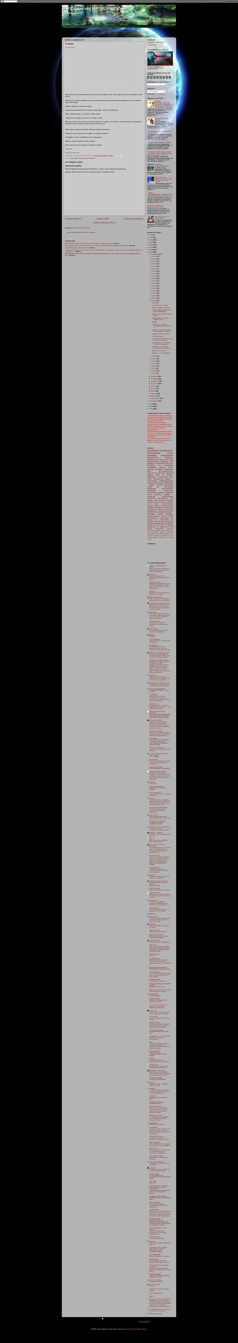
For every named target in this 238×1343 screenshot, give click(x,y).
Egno (151, 1042)
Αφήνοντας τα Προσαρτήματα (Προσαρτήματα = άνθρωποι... (162, 330)
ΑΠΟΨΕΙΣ (152, 455)
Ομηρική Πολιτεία (154, 930)
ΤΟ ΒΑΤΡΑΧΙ (153, 694)
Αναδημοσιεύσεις (154, 979)
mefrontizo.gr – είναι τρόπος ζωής (160, 1036)
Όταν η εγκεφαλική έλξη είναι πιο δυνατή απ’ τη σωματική (158, 936)
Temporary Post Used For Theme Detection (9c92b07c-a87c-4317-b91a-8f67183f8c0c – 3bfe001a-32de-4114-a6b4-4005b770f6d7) (159, 949)
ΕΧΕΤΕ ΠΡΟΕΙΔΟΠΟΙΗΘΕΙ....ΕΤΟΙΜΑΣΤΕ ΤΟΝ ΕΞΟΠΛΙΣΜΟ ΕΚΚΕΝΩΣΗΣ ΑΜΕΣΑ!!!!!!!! (159, 194)
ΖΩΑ (148, 504)
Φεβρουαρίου (155, 398)
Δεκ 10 (154, 361)
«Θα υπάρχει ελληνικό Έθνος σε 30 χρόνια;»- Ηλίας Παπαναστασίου (159, 656)
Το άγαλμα (155, 302)
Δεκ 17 (154, 291)
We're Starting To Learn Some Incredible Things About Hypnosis (159, 1261)
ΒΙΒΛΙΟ (170, 506)
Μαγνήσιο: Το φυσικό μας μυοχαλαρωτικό (156, 1038)
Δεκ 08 (154, 366)
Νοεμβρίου (154, 376)
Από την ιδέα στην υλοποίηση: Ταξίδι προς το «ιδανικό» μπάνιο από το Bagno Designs (160, 975)
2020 (151, 240)
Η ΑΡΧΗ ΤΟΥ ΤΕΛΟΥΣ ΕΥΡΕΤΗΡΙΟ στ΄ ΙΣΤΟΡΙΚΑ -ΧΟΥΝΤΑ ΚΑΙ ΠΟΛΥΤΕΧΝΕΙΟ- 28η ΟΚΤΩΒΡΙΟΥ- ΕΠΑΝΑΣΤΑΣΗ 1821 (159, 742)
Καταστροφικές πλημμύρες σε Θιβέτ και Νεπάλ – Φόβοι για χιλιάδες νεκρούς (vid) (159, 762)
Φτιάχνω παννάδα (154, 885)
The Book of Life (154, 1284)
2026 (151, 235)
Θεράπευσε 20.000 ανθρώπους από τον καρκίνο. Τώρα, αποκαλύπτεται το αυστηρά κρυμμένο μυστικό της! (159, 153)
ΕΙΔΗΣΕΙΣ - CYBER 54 (156, 832)
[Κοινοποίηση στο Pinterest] (125, 156)
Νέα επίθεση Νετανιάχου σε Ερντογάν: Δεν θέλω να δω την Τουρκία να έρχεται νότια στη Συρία (159, 648)
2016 (151, 249)
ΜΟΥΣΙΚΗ (170, 502)
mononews (152, 612)
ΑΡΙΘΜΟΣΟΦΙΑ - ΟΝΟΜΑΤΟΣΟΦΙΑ (158, 511)
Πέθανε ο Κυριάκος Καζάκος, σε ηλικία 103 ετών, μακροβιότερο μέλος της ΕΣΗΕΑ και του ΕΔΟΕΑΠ (160, 678)
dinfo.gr (151, 798)
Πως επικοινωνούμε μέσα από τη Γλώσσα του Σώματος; (162, 339)
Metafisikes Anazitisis (156, 731)
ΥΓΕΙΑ (170, 453)
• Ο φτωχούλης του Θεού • (160, 305)
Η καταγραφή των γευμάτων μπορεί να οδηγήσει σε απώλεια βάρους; (159, 685)
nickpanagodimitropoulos (157, 1162)
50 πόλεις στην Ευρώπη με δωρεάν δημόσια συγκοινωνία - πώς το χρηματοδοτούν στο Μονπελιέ (159, 1025)
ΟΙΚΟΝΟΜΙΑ (151, 489)
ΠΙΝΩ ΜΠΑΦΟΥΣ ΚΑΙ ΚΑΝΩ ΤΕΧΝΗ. (159, 969)
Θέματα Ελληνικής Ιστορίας (157, 771)
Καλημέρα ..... (153, 636)
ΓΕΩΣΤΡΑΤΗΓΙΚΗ (167, 504)
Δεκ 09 (154, 363)
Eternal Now (153, 916)
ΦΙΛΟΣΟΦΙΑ (169, 485)
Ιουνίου (153, 388)
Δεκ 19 (154, 286)
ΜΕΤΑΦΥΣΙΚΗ (163, 498)
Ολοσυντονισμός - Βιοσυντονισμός (155, 1051)
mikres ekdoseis (154, 1022)
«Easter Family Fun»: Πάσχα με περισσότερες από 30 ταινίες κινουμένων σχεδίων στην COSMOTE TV (160, 962)
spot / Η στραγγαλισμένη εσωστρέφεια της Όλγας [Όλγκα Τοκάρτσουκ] (158, 1205)
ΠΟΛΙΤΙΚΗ (169, 473)
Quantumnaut (153, 1259)
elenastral (152, 1168)
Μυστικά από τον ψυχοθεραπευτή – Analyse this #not (159, 827)
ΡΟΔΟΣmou (152, 45)
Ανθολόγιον (153, 945)
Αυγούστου (154, 383)
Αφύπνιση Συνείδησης (156, 934)
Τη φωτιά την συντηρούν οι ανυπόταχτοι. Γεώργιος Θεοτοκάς (159, 1138)
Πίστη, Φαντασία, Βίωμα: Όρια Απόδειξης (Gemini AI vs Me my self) (160, 817)
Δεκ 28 (154, 264)
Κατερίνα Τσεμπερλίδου (156, 747)
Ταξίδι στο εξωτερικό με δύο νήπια (159, 890)
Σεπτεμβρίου (155, 381)
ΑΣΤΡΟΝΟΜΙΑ (151, 518)
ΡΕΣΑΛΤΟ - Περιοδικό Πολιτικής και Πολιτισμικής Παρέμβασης (159, 653)
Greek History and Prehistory (158, 807)
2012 (151, 409)
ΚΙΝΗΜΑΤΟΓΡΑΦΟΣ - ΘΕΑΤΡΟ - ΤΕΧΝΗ (160, 516)
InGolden (152, 1096)
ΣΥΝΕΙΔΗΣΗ (168, 457)
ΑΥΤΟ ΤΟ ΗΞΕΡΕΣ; (164, 475)
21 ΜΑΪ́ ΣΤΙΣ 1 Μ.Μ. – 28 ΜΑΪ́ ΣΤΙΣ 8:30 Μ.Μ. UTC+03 (159, 1084)
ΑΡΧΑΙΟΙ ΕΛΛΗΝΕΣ (166, 500)
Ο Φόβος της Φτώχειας (156, 1281)
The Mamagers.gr (154, 958)
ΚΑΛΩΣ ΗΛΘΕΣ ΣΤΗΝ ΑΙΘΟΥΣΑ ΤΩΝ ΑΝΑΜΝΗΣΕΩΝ (161, 310)
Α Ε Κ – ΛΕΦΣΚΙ (154, 756)
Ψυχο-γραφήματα (154, 639)
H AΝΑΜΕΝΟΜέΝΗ (155, 1254)
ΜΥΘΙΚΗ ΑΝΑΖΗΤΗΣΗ (156, 1078)
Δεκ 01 (154, 373)
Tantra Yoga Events (155, 792)
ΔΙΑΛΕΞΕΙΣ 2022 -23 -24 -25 (157, 987)
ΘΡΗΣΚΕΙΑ (169, 493)
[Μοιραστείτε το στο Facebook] (123, 156)
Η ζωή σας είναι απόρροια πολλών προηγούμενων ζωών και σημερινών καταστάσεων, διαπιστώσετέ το (160, 734)
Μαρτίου (153, 396)
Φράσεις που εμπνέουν (159, 350)
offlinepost (152, 574)
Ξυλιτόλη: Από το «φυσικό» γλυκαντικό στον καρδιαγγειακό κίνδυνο (158, 624)
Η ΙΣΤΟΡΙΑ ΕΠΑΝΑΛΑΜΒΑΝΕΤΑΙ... (162, 165)
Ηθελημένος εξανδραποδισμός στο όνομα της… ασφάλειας (159, 877)
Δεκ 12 (154, 356)
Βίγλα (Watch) (153, 1123)
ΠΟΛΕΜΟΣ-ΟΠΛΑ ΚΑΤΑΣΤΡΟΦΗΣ (157, 506)
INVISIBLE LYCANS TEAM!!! (158, 1196)
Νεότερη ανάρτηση (73, 219)
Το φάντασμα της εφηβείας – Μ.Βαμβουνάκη (161, 318)
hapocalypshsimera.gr (156, 1030)
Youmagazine (153, 759)
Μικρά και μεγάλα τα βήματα (161, 307)
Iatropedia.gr (153, 704)
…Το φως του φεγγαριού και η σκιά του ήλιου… (158, 754)
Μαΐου (153, 391)
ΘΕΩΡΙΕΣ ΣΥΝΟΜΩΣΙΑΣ (154, 507)
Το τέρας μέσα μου (158, 336)
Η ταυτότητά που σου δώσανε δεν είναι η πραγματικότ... (161, 343)
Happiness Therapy (155, 1106)
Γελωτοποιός (153, 1016)
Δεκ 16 (154, 293)
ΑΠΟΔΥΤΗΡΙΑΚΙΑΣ (166, 530)
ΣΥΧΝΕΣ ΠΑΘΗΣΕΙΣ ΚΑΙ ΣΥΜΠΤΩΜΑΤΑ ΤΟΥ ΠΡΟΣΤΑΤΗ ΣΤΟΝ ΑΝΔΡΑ (160, 1177)
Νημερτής (152, 782)
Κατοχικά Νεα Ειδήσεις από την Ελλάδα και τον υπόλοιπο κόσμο (159, 603)
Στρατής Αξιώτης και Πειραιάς (157, 991)
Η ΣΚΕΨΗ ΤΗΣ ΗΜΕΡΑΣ (156, 1252)
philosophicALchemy (156, 1136)
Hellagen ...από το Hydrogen (161, 353)
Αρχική (151, 1296)
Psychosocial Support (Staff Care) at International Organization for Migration (159, 1192)
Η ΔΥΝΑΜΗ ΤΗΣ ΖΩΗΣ (155, 824)
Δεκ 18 (154, 288)
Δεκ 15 (154, 295)
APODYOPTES (153, 994)
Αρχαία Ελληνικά (154, 892)
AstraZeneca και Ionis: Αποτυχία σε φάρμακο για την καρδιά (159, 593)
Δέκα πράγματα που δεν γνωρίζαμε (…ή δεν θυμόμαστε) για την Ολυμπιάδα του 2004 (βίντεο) (159, 1151)
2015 (151, 252)
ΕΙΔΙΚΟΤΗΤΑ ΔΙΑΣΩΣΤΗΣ (156, 42)
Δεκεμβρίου (154, 254)
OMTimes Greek (154, 954)
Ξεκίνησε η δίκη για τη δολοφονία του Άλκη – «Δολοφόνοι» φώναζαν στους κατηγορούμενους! (159, 1091)
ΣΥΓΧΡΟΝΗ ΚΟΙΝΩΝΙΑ (155, 493)
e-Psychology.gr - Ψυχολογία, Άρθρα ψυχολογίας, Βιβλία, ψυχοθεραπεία (158, 1187)
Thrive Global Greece (156, 1293)
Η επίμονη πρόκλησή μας (156, 1238)
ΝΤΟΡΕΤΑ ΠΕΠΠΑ (154, 1219)
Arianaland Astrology (156, 767)
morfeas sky (153, 1010)
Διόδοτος (152, 634)
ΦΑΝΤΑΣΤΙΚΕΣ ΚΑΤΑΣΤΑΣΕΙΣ (158, 967)
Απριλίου (154, 393)
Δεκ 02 (154, 371)
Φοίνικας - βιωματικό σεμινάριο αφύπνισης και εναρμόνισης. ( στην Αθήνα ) (159, 1269)
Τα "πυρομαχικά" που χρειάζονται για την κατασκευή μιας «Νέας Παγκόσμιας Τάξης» (159, 1118)
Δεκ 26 (154, 268)
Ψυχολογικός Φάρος (155, 597)
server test (152, 955)
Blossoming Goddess (156, 1156)
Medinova (152, 591)
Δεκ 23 (154, 276)
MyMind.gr (152, 914)
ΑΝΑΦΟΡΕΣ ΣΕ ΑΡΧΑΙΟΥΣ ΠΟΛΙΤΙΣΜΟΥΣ (160, 509)
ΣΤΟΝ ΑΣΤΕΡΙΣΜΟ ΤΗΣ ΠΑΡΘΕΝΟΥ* (159, 768)
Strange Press (153, 1064)
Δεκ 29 (154, 261)
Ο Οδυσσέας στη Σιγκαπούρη (157, 931)
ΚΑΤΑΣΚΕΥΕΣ (159, 528)
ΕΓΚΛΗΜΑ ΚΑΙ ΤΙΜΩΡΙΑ (154, 530)
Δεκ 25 (154, 271)
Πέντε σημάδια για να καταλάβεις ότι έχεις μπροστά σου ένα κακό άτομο (159, 599)
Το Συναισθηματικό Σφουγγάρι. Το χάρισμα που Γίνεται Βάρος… (159, 910)
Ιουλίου (153, 386)
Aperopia (152, 1241)
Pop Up (151, 1286)
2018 (151, 244)
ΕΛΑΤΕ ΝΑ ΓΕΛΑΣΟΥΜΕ (160, 487)
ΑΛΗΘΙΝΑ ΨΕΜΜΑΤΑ (153, 523)
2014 (151, 404)
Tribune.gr (152, 675)
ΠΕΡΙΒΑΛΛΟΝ (151, 527)
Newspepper (153, 645)
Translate (162, 94)
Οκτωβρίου (154, 379)
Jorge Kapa (153, 1181)
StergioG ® (152, 875)
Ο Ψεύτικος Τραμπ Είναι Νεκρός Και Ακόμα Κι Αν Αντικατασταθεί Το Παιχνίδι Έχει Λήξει (159, 920)
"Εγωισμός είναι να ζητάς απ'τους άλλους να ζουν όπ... (162, 347)
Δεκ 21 (154, 281)
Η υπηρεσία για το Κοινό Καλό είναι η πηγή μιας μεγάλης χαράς (159, 1170)
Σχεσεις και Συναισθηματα (157, 688)
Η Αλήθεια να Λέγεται (156, 1115)
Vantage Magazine (155, 972)
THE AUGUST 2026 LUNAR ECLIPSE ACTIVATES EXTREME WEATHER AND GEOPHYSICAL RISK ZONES (159, 716)
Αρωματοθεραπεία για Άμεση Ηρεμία (76, 247)
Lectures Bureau (154, 855)
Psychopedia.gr (154, 867)
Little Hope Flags (154, 888)
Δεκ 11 (154, 358)
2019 (151, 242)
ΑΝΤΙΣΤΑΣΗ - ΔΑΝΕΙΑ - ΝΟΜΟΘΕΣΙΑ (162, 532)
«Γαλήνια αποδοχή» (155, 995)
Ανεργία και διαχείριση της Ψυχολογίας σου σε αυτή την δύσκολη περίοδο (157, 1232)
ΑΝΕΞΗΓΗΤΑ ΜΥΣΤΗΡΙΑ (156, 473)
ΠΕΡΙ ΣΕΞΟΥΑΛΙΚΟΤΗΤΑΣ (160, 471)
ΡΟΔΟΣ (156, 504)
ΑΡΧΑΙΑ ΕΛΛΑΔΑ (154, 940)
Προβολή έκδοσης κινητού (104, 223)
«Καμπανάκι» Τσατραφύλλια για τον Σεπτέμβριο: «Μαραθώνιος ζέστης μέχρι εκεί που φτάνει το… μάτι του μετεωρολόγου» (159, 586)
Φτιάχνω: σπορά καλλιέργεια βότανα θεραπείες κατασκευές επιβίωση (158, 882)
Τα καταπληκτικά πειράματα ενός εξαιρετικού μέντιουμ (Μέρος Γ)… (158, 1066)
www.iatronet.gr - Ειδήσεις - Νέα (159, 682)
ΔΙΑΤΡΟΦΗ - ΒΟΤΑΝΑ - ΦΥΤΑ (157, 459)
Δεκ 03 (154, 368)
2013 (151, 406)
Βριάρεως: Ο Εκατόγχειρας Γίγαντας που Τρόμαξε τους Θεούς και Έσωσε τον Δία (160, 896)
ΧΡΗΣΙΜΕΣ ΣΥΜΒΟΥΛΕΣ (164, 469)
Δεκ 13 (154, 300)
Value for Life (153, 1148)
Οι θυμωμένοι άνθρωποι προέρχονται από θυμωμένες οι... (162, 326)
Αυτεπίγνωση (153, 900)
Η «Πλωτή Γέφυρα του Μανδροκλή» (159, 942)
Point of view (153, 815)
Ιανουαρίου (154, 401)
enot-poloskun (131, 1329)
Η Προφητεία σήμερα (155, 1313)
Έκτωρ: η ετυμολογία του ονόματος (159, 1256)
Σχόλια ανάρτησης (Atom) (81, 228)
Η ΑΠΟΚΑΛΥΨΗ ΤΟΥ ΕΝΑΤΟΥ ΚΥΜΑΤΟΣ (98, 9)
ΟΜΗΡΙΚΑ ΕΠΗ (168, 507)
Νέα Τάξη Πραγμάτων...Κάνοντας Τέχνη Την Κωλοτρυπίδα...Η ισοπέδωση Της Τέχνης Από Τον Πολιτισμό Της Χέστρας (164, 104)
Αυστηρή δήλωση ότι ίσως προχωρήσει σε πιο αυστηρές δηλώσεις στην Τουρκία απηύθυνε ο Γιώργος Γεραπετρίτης (159, 698)
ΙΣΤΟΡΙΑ (150, 475)
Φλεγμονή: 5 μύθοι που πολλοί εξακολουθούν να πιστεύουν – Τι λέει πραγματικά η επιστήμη (160, 707)
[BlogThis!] (120, 156)
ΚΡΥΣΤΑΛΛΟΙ (160, 537)
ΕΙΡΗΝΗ (154, 322)
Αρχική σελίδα (103, 219)
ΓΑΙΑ (155, 500)
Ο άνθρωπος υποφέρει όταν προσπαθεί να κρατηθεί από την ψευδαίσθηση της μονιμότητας (158, 903)
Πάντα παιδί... (153, 783)
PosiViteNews (153, 1127)
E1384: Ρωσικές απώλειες (156, 1124)
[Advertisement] (119, 32)
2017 (151, 247)
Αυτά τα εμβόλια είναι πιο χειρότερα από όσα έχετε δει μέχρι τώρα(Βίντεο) (160, 1144)
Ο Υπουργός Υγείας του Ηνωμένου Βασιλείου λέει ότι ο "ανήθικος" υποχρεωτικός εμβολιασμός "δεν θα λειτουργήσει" (159, 1131)
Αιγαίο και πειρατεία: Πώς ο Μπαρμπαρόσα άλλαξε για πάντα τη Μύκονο (159, 577)
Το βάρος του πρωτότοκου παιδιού (159, 830)
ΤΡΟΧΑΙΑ (150, 525)
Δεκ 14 (154, 298)
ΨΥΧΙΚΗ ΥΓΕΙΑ (166, 467)
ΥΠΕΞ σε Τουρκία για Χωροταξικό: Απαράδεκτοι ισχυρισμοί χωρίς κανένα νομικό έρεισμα (159, 570)
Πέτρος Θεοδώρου (155, 1202)
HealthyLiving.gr (154, 621)
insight (151, 1082)
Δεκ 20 (154, 283)
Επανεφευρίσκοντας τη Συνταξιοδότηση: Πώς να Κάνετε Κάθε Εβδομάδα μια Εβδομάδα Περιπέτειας (96, 245)
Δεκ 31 (154, 256)
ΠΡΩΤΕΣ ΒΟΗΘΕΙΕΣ (165, 514)
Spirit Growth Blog (155, 1280)
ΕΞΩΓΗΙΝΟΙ (163, 502)
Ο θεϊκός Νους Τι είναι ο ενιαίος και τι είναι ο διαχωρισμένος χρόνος (159, 1012)
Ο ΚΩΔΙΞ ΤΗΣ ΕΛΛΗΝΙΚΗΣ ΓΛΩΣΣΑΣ (159, 142)
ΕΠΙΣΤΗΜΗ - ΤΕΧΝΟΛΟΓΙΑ (157, 477)
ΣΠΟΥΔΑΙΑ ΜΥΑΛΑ (153, 502)
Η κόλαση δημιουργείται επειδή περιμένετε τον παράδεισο (158, 631)
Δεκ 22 (154, 278)
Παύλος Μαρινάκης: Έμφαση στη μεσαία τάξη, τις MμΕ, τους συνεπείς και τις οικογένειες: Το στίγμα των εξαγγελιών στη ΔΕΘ (159, 616)
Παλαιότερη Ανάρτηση (133, 219)
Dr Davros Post (154, 1174)
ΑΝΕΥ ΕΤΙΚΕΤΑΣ (154, 494)
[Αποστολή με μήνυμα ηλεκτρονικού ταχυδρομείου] (118, 156)
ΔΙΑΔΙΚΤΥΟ (151, 498)
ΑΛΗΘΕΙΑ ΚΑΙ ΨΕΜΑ (155, 1103)
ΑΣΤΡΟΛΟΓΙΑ (168, 491)
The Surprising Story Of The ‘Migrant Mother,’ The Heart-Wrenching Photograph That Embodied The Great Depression (160, 850)
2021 (151, 237)
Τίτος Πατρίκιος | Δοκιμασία (157, 981)
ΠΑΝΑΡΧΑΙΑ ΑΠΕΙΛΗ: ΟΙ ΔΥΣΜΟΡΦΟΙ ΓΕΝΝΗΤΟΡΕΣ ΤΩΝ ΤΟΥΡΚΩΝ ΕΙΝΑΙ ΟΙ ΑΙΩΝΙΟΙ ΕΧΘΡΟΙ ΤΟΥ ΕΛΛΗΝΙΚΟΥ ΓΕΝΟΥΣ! (160, 1223)
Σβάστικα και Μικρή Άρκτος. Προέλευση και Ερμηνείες (157, 1006)
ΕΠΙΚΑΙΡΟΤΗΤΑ (153, 457)
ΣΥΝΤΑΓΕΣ (169, 528)
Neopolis (152, 1088)
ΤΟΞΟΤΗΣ (152, 924)
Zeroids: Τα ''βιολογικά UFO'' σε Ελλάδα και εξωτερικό (158, 1000)
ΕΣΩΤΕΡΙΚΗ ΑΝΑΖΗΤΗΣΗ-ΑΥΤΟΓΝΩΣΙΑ (83, 158)
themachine (68, 149)
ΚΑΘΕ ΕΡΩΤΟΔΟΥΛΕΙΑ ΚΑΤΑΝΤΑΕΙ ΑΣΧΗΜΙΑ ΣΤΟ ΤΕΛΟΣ (159, 1276)
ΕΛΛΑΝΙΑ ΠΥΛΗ (154, 1209)
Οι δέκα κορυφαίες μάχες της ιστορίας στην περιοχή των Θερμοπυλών (157, 810)
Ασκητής (152, 1058)
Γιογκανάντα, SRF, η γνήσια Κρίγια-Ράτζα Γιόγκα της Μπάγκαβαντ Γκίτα (158, 1249)
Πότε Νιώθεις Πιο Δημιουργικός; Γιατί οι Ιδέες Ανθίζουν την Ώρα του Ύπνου (88, 243)
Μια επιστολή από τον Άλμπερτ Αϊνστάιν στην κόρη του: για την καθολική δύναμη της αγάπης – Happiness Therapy (158, 1110)
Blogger (144, 1329)
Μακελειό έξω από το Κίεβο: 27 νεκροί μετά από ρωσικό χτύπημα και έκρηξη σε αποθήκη (160, 607)
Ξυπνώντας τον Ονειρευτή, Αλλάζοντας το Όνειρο (157, 821)
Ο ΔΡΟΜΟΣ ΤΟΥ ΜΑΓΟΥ (166, 535)
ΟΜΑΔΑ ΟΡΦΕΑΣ (154, 998)
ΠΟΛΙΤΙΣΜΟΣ (169, 521)
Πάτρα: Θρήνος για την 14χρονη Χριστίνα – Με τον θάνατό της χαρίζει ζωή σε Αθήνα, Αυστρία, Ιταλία (160, 1073)
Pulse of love (153, 628)
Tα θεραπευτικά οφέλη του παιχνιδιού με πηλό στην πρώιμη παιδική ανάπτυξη (159, 870)
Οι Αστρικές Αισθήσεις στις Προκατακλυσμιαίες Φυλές (155, 206)
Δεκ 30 (154, 259)
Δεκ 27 (154, 266)
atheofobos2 (153, 738)
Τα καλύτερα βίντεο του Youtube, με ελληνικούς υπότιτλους (159, 1310)
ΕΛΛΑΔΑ (150, 469)
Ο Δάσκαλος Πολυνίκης (156, 1102)
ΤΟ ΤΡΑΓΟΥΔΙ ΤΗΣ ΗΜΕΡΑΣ (163, 525)
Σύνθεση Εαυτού (154, 1237)
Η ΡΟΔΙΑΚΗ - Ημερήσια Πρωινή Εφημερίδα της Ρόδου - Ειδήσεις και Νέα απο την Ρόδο (159, 661)
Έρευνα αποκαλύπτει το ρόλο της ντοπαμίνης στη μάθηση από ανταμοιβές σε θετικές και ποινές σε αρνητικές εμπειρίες (159, 1046)
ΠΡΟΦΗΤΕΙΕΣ (160, 521)
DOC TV (151, 838)
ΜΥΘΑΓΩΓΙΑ (158, 483)
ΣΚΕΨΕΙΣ (150, 483)
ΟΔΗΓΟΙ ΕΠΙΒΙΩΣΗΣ (167, 523)
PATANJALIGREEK (155, 1274)
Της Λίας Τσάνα (70, 47)
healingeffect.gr (154, 908)
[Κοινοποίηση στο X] (121, 156)
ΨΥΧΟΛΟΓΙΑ (167, 455)
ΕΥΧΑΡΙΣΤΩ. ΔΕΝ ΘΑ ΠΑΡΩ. (157, 1079)
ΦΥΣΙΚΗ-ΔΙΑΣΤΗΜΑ (166, 481)
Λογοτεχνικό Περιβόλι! (156, 786)
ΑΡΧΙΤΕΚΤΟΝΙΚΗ (151, 537)
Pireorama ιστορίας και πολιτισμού (160, 990)
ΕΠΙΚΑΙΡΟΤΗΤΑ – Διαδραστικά (158, 1004)
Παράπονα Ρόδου (154, 582)
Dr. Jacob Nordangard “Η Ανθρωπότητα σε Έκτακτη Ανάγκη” (159, 1060)
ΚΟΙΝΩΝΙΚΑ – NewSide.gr (157, 1070)
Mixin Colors (153, 1182)
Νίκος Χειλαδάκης (154, 1142)
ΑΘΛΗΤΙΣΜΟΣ (159, 513)
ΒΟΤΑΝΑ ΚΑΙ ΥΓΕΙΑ (155, 720)
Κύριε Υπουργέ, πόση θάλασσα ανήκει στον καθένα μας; (158, 841)
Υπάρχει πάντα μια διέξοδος (161, 334)
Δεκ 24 (154, 273)
